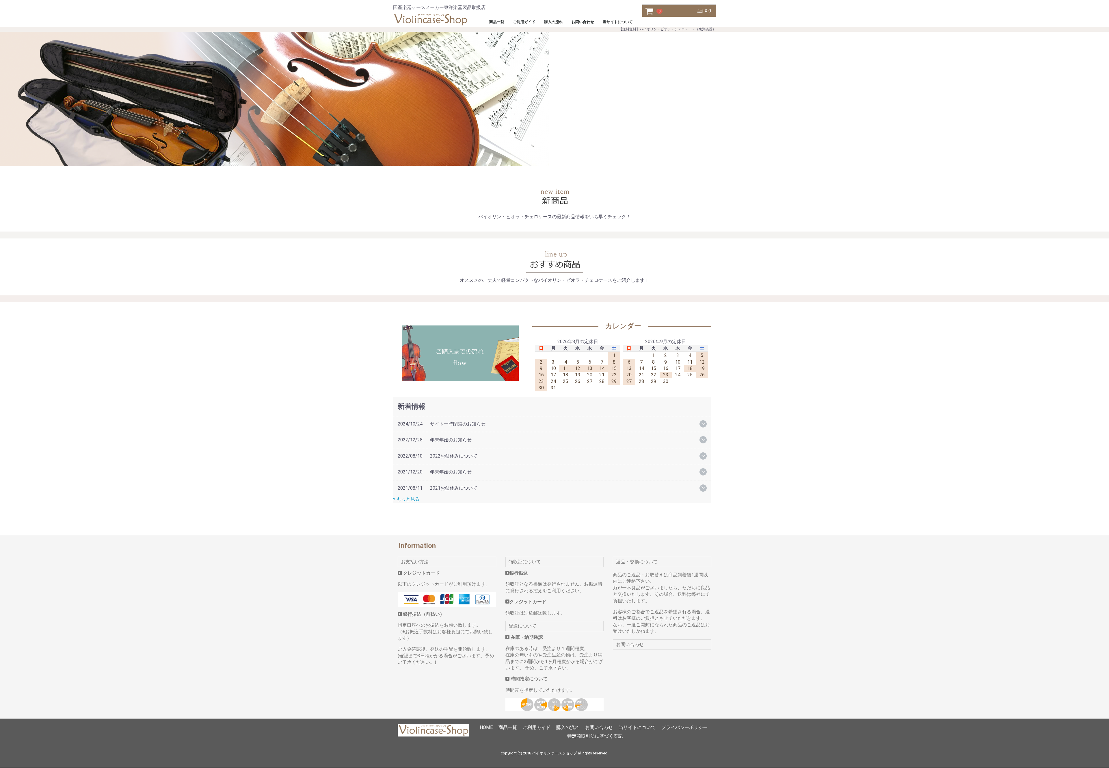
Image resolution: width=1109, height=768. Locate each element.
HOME (486, 727)
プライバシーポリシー (684, 727)
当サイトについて (618, 22)
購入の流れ (553, 22)
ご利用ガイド (524, 22)
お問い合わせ (583, 22)
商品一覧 (496, 22)
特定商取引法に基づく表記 (595, 736)
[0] (649, 11)
